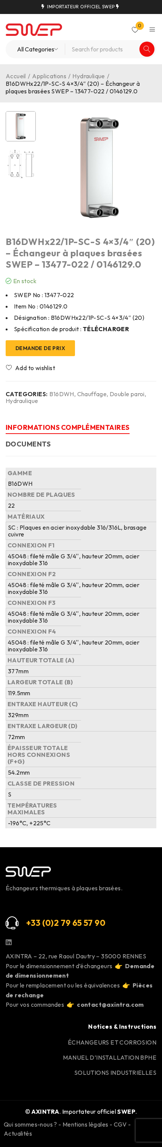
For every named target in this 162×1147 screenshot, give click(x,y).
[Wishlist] (31, 368)
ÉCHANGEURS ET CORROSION (112, 1042)
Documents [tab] (28, 444)
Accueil (16, 76)
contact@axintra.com (110, 1004)
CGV (120, 1124)
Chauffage (92, 394)
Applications (49, 76)
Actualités (18, 1133)
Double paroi (127, 394)
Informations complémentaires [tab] (68, 427)
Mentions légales (85, 1124)
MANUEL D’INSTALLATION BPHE (109, 1057)
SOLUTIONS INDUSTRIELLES (115, 1072)
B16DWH (61, 394)
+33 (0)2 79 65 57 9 (63, 923)
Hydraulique (88, 76)
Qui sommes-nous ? (30, 1124)
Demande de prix (40, 348)
